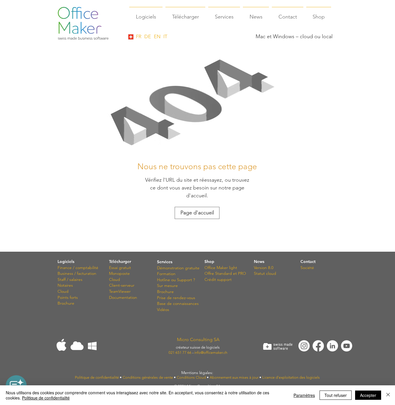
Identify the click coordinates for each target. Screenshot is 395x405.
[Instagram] (304, 345)
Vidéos (163, 309)
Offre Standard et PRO (225, 273)
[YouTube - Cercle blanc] (346, 345)
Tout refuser (335, 395)
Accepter (368, 395)
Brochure (66, 303)
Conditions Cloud (191, 377)
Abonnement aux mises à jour (234, 377)
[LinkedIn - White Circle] (332, 345)
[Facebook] (318, 345)
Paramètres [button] (304, 395)
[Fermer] (388, 395)
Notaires (65, 285)
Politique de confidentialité (46, 398)
